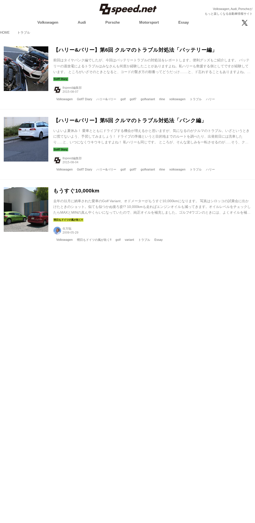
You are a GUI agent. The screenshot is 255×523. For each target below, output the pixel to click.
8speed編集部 (72, 87)
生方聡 (67, 228)
